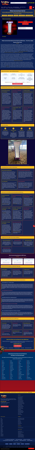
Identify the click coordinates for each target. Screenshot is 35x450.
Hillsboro (11, 370)
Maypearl (28, 373)
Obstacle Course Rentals (20, 400)
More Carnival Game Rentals (7, 240)
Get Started (31, 448)
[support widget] (33, 448)
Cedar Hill (11, 363)
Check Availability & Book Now (17, 83)
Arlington (2, 420)
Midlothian (3, 374)
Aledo (1, 418)
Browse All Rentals (20, 414)
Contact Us (19, 420)
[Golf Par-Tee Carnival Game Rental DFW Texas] (17, 259)
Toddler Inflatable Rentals (21, 411)
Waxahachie (28, 377)
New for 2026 (19, 413)
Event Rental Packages (20, 412)
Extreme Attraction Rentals (21, 402)
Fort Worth (28, 366)
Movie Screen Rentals (20, 410)
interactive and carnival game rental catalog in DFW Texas (19, 257)
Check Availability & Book (4, 406)
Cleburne (20, 363)
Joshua (28, 370)
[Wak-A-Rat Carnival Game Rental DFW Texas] (29, 259)
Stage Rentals (19, 409)
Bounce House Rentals (17, 240)
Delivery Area (19, 421)
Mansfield (20, 373)
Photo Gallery (19, 422)
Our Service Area (29, 378)
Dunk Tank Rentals (20, 404)
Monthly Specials (20, 423)
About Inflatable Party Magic (21, 418)
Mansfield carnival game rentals (18, 60)
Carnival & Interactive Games (21, 403)
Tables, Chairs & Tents (20, 407)
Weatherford (3, 378)
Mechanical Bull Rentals (20, 401)
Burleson (3, 363)
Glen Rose (2, 424)
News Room (19, 424)
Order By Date (30, 7)
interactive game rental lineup (16, 231)
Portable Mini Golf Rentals (21, 406)
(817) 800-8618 (30, 392)
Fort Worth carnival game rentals (9, 52)
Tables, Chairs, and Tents (6, 248)
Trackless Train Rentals (20, 405)
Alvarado (2, 419)
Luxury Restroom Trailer (20, 408)
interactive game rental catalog (23, 51)
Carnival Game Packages (28, 240)
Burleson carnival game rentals (19, 52)
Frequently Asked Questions (21, 419)
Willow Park (20, 378)
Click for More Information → (6, 263)
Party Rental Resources (20, 427)
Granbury (28, 367)
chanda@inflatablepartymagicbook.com (5, 402)
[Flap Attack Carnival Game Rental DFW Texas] (6, 259)
